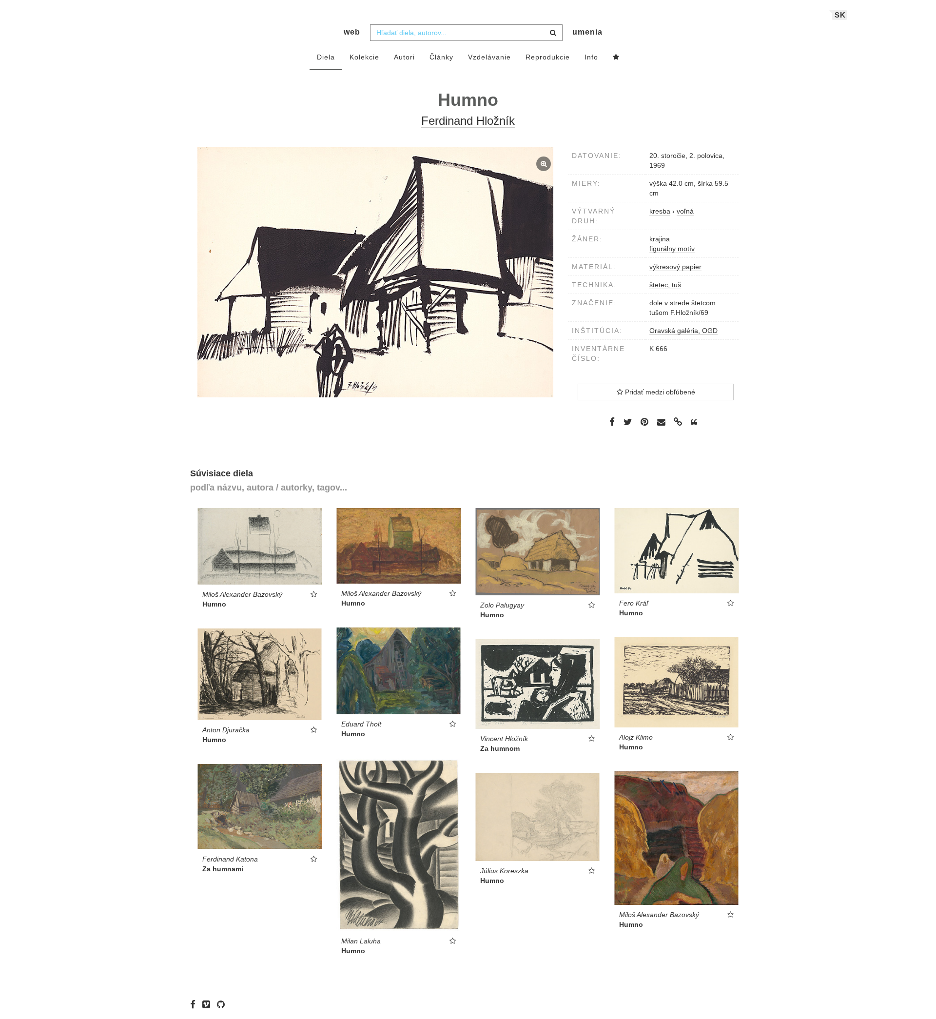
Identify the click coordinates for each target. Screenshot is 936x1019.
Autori (404, 57)
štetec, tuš (665, 285)
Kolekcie (364, 57)
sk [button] (840, 15)
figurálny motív (672, 249)
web (352, 32)
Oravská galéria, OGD (683, 330)
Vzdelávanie (489, 57)
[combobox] (466, 32)
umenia (587, 32)
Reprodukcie (548, 57)
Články (441, 57)
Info (591, 57)
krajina (659, 239)
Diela (326, 57)
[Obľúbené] (616, 57)
